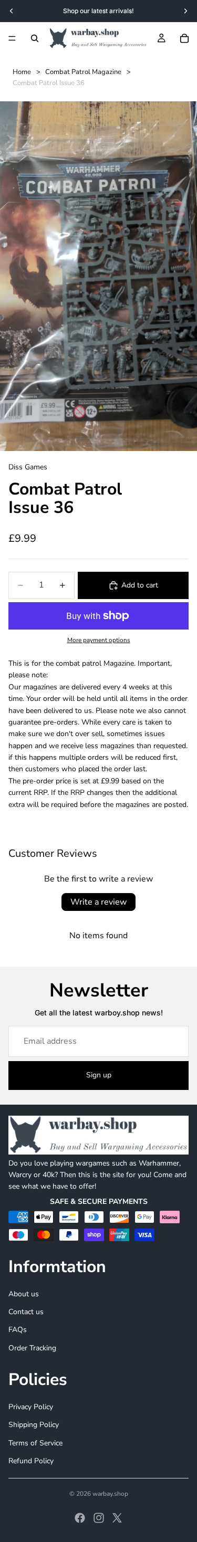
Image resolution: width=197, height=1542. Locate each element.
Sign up (98, 1075)
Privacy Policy (30, 1407)
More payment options (98, 640)
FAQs (17, 1330)
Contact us (26, 1312)
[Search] (34, 38)
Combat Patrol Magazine (83, 72)
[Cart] (184, 38)
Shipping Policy (33, 1425)
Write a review (98, 902)
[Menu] (12, 38)
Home (22, 72)
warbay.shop (110, 1493)
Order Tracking (32, 1348)
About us (23, 1294)
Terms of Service (35, 1442)
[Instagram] (98, 1518)
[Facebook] (80, 1518)
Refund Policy (31, 1461)
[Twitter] (117, 1518)
